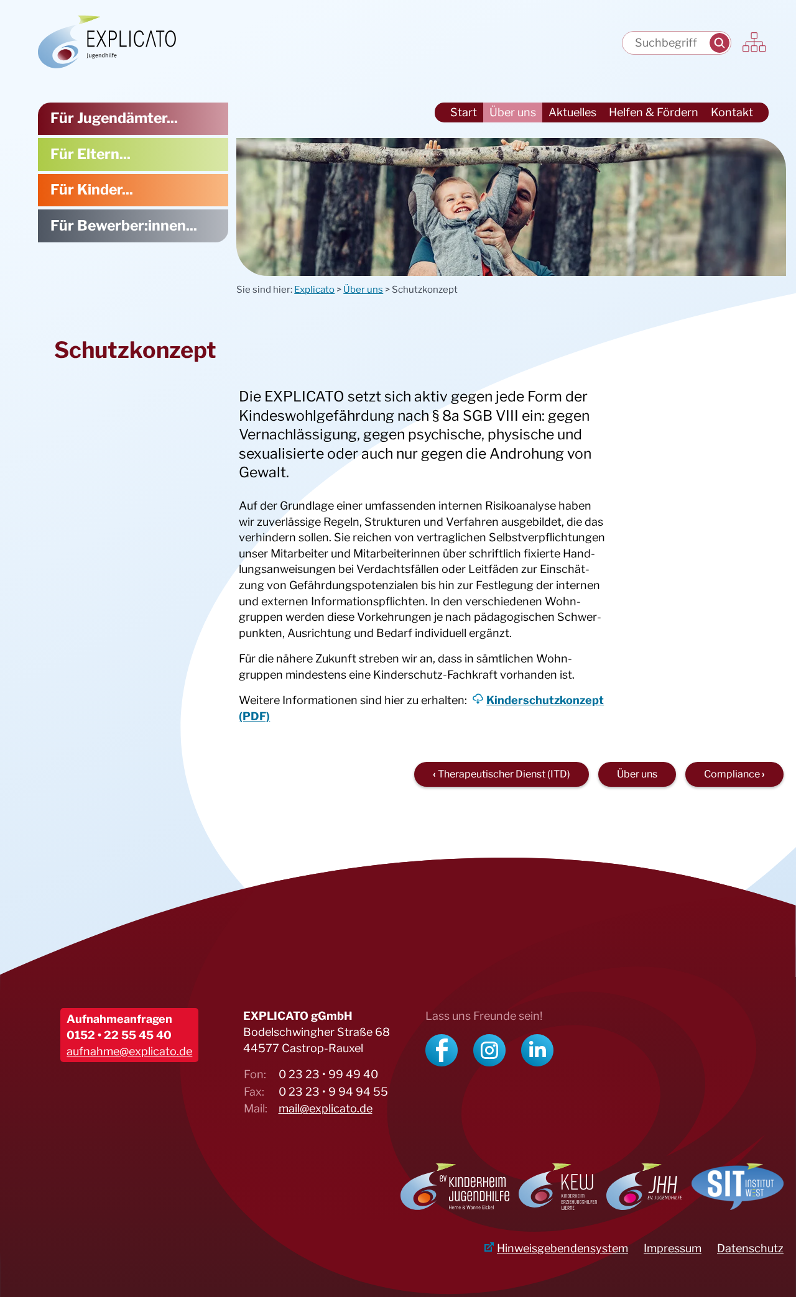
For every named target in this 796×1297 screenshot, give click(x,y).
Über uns (363, 289)
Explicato (314, 289)
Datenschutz (750, 1248)
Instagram (489, 1050)
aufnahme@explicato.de (129, 1051)
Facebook (441, 1050)
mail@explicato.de (326, 1108)
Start (463, 112)
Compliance (732, 774)
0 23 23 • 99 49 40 (328, 1074)
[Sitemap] (755, 43)
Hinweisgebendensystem (562, 1248)
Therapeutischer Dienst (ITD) (504, 774)
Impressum (672, 1248)
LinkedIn (537, 1050)
